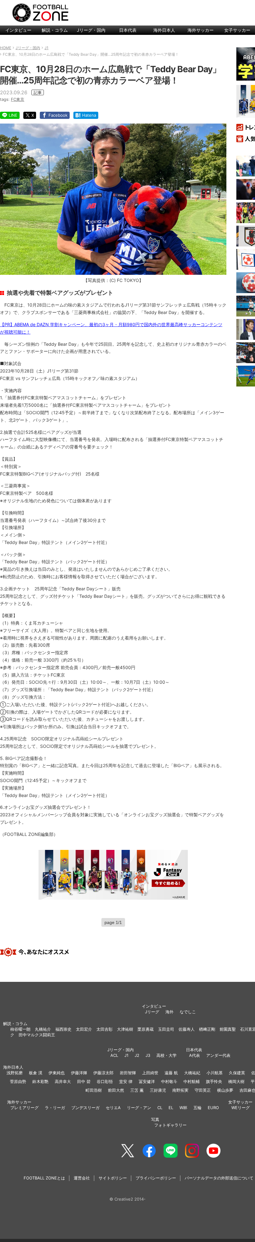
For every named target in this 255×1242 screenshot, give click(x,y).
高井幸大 (63, 1081)
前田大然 (116, 1090)
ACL (114, 1055)
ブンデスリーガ (85, 1107)
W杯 (183, 1107)
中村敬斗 (169, 1081)
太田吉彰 (104, 1029)
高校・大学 (166, 1055)
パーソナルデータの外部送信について (219, 1177)
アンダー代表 (218, 1055)
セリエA (113, 1107)
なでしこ (188, 1011)
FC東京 (17, 99)
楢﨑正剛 (207, 1029)
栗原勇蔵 (145, 1029)
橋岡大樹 (236, 1081)
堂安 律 (125, 1081)
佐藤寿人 (186, 1029)
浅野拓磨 (15, 1072)
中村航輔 (191, 1081)
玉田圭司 (166, 1029)
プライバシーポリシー (156, 1177)
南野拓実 (180, 1090)
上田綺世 (150, 1072)
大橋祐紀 (192, 1072)
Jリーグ (152, 1011)
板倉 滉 (35, 1072)
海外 (169, 1011)
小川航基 (214, 1072)
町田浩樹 (94, 1090)
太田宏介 (84, 1029)
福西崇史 (63, 1029)
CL (159, 1107)
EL (171, 1107)
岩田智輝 (128, 1072)
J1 (126, 1055)
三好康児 (158, 1090)
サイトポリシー (113, 1177)
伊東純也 (57, 1072)
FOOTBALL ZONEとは (44, 1177)
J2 (137, 1055)
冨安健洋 (147, 1081)
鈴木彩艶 (40, 1081)
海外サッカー (201, 30)
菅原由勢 (18, 1081)
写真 (155, 1119)
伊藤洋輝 (79, 1072)
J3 (148, 1055)
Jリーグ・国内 (91, 30)
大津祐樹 (125, 1029)
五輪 (197, 1107)
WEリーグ (240, 1107)
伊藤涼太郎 (103, 1072)
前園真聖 (228, 1029)
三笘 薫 (137, 1090)
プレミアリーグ (24, 1107)
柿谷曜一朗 (20, 1029)
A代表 (194, 1055)
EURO (213, 1107)
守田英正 (203, 1090)
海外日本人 (164, 30)
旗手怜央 (214, 1081)
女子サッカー (240, 1101)
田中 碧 (83, 1081)
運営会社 (82, 1177)
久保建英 (237, 1072)
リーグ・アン (139, 1107)
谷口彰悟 (105, 1081)
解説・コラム (55, 30)
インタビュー (18, 30)
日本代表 (128, 30)
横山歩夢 (225, 1090)
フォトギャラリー (170, 1124)
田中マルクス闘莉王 (37, 1034)
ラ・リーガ (55, 1107)
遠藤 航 (171, 1072)
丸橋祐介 (43, 1029)
